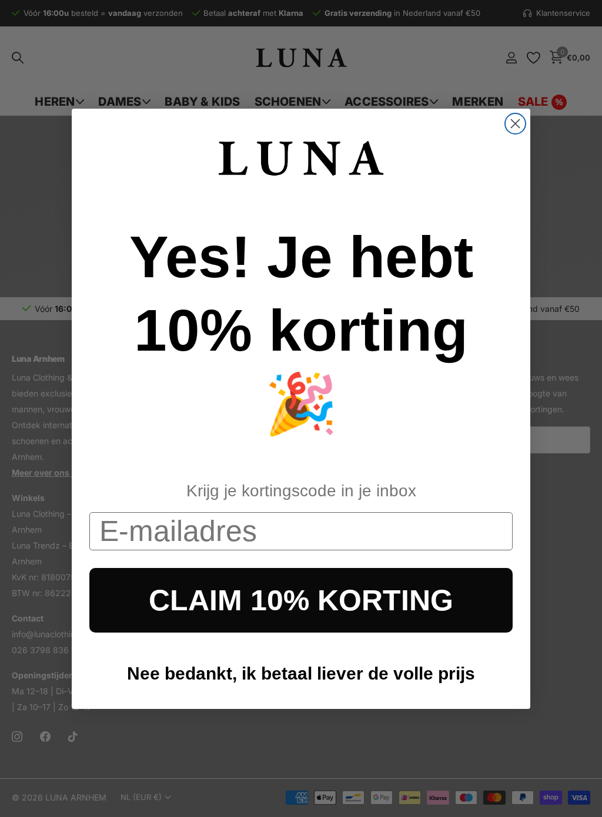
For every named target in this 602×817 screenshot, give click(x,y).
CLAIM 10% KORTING (301, 600)
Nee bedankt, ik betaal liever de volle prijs (301, 673)
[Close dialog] (515, 123)
